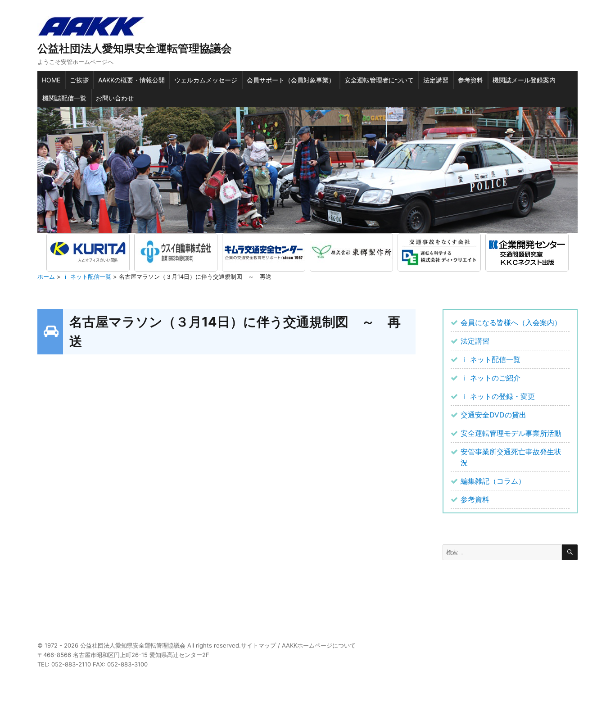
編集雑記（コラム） (493, 480)
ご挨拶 (79, 80)
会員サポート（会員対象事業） (291, 80)
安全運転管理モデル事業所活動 (511, 433)
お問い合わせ (115, 98)
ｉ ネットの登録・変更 (498, 396)
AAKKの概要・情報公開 (131, 80)
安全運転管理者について (379, 80)
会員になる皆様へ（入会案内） (511, 322)
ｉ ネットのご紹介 (490, 377)
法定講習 (435, 80)
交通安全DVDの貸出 (493, 414)
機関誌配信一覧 (64, 98)
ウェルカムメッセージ (205, 80)
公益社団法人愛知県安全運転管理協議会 (134, 48)
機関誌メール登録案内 (524, 80)
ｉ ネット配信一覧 (490, 359)
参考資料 (470, 80)
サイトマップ (258, 645)
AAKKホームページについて (319, 645)
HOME (51, 80)
